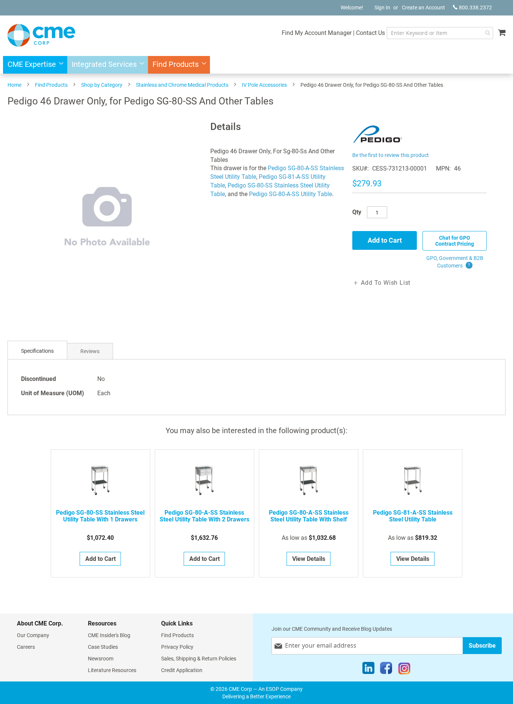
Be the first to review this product (390, 155)
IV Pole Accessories (264, 85)
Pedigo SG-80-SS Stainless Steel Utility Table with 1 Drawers (100, 516)
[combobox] (440, 33)
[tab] (37, 351)
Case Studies (103, 647)
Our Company (33, 635)
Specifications (37, 351)
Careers (26, 647)
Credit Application (181, 670)
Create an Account (423, 8)
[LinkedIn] (368, 670)
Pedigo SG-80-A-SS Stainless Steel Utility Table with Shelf (309, 516)
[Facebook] (386, 670)
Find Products (51, 85)
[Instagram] (404, 670)
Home (14, 85)
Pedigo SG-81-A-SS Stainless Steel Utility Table (413, 516)
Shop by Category (101, 85)
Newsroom (100, 659)
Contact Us (370, 32)
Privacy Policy (177, 647)
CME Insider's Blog (109, 635)
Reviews (90, 351)
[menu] (256, 65)
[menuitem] (33, 65)
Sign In (382, 8)
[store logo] (41, 35)
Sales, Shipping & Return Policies (198, 659)
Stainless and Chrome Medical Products (182, 85)
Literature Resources (112, 670)
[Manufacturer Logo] (377, 145)
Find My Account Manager (317, 32)
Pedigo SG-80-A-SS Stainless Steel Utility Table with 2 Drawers (204, 516)
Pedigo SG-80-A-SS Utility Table (290, 194)
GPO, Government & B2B (454, 262)
